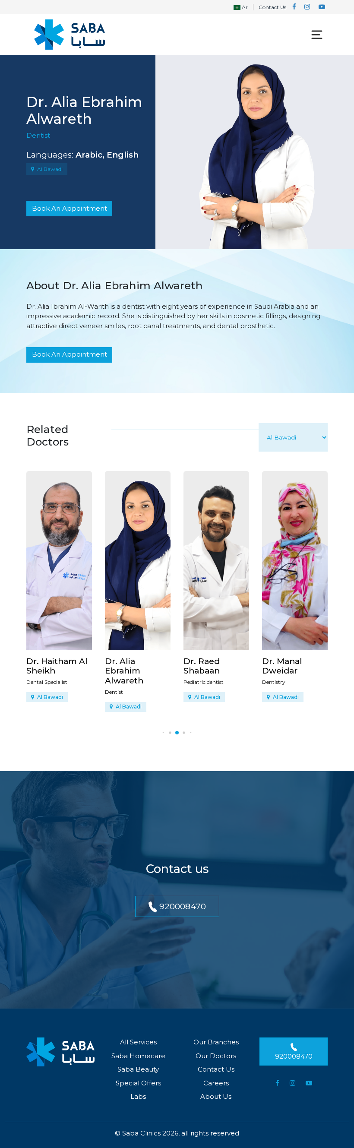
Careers (216, 1083)
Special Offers (138, 1083)
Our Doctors (216, 1056)
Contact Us (272, 7)
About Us (215, 1096)
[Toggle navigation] (317, 34)
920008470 (181, 906)
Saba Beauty (138, 1069)
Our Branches (216, 1042)
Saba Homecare (138, 1056)
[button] (163, 732)
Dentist (38, 135)
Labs (138, 1096)
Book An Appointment (69, 208)
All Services (138, 1042)
